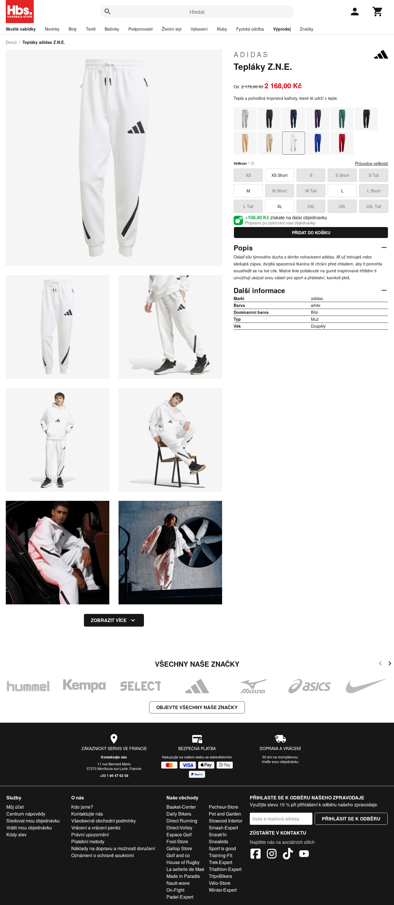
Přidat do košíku (311, 232)
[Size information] (252, 163)
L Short (373, 191)
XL (279, 206)
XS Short (279, 175)
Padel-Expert (179, 896)
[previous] (380, 664)
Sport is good (222, 848)
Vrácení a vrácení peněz (96, 827)
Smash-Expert (223, 827)
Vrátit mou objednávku (29, 827)
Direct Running (181, 820)
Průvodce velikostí (371, 163)
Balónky (112, 29)
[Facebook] (255, 854)
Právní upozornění (90, 834)
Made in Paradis (183, 876)
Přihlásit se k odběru (351, 818)
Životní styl (171, 29)
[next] (390, 664)
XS (248, 175)
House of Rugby (183, 862)
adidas (251, 54)
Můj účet (15, 806)
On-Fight (175, 890)
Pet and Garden (225, 813)
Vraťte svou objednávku (280, 761)
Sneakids (218, 841)
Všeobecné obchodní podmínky (103, 820)
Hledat (197, 11)
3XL (342, 206)
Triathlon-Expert (225, 869)
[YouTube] (304, 854)
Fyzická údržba (250, 29)
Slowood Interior (225, 820)
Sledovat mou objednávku (33, 820)
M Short (279, 191)
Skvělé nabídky (21, 29)
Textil (90, 29)
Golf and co (178, 855)
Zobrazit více (109, 620)
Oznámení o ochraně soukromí (102, 855)
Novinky (52, 29)
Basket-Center (181, 806)
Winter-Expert (223, 890)
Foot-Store (177, 841)
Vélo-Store (219, 883)
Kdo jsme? (82, 806)
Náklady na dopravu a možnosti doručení (113, 848)
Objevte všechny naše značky (197, 707)
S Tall (374, 175)
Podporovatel (140, 29)
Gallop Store (179, 848)
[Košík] (378, 11)
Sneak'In (218, 834)
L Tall (248, 206)
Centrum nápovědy (25, 813)
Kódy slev (16, 834)
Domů (11, 42)
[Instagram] (271, 854)
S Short (342, 175)
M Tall (310, 191)
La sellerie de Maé (185, 869)
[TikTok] (288, 854)
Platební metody (87, 841)
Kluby (222, 29)
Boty (73, 29)
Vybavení (199, 29)
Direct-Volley (179, 827)
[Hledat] (108, 11)
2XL (311, 206)
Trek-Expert (220, 862)
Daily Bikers (178, 813)
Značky (306, 29)
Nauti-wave (178, 883)
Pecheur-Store (223, 806)
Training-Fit (220, 855)
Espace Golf (179, 834)
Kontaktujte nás (114, 757)
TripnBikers (220, 876)
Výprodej (282, 29)
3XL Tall (373, 206)
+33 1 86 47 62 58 (114, 775)
